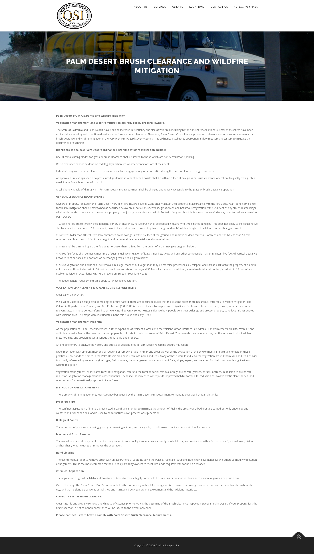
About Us (141, 6)
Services (160, 6)
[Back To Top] (298, 537)
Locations (196, 6)
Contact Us (219, 6)
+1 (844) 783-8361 (246, 6)
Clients (177, 6)
